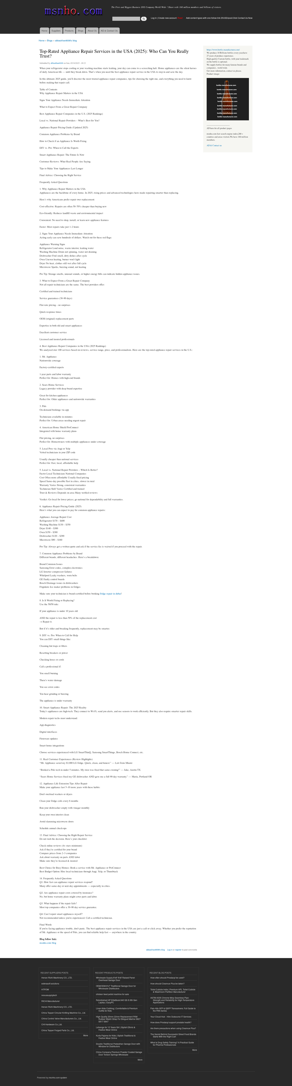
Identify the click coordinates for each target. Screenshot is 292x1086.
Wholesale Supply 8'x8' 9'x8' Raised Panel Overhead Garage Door (115, 978)
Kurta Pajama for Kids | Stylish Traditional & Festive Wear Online (116, 1036)
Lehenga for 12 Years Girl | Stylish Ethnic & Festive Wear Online (115, 1028)
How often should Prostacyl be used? (167, 977)
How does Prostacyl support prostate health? (170, 1022)
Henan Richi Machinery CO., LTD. (56, 977)
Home (44, 30)
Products (69, 30)
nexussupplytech (49, 995)
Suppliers (56, 30)
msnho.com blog (48, 942)
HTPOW (45, 989)
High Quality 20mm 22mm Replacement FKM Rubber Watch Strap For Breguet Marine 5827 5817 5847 (118, 1019)
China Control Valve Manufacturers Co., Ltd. (61, 1018)
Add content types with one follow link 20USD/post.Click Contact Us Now (219, 17)
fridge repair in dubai (110, 593)
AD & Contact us (214, 145)
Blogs (80, 30)
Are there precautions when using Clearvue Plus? (173, 1028)
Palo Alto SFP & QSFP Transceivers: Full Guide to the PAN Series (173, 1009)
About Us (92, 30)
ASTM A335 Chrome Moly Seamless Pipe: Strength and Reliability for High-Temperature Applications (172, 1000)
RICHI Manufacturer (50, 1001)
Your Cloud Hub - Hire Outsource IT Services (170, 1016)
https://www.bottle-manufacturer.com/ (223, 49)
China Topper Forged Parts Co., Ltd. (57, 1030)
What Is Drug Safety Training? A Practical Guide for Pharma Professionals (172, 1043)
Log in (154, 17)
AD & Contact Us (109, 30)
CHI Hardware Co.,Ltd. (51, 1024)
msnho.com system (58, 1077)
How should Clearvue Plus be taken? (167, 983)
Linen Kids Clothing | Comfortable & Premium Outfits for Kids (117, 1009)
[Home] (73, 11)
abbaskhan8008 (57, 63)
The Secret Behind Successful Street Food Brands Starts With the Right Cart (173, 1035)
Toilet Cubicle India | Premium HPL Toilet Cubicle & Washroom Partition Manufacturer (172, 990)
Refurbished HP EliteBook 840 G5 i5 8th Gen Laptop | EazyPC (116, 1001)
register (178, 949)
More (85, 1035)
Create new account (167, 17)
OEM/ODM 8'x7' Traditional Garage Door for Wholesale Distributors (116, 987)
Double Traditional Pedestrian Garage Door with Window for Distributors (118, 1045)
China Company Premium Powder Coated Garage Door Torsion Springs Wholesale (119, 1053)
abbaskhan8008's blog (66, 40)
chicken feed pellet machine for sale (112, 994)
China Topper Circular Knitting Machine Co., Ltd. (63, 1012)
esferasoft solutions (50, 983)
